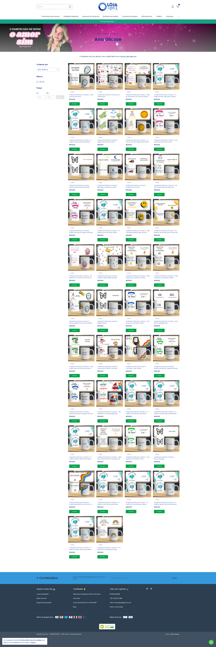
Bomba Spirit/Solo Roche (124, 51)
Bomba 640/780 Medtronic (119, 56)
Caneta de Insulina (121, 61)
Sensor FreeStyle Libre (122, 64)
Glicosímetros (119, 67)
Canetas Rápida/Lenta (123, 71)
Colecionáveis (119, 74)
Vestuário (118, 77)
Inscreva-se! (123, 84)
